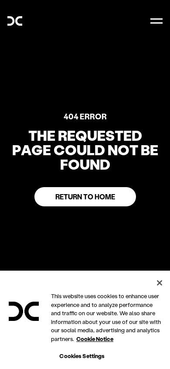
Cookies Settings (82, 355)
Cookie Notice (94, 338)
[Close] (159, 282)
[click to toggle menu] (156, 21)
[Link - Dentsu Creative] (14, 21)
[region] (85, 320)
